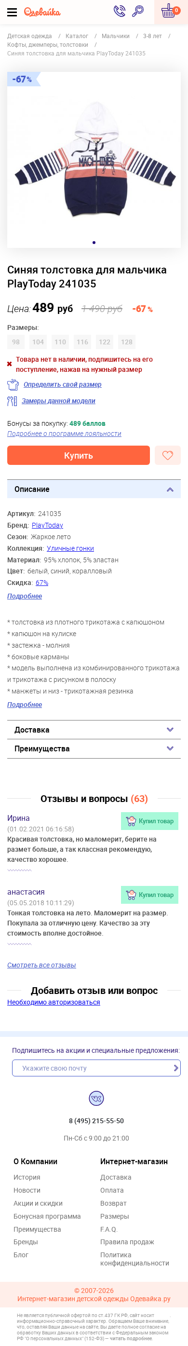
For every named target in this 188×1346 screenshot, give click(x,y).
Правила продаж (127, 1242)
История (26, 1177)
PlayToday (47, 525)
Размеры (114, 1216)
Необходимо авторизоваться (53, 1001)
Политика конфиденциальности (134, 1259)
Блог (20, 1255)
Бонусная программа (47, 1216)
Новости (26, 1190)
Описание (32, 489)
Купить (78, 455)
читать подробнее (131, 1338)
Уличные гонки (70, 548)
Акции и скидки (38, 1203)
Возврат (113, 1203)
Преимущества (42, 748)
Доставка (32, 729)
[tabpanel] (94, 160)
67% (42, 582)
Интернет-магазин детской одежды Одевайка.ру (94, 1299)
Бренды (25, 1242)
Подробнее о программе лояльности (64, 433)
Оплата (112, 1190)
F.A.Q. (109, 1229)
